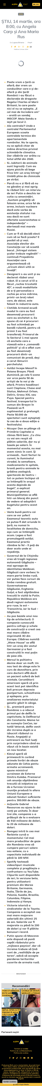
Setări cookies (9, 1082)
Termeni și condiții (21, 1048)
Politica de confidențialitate (21, 1051)
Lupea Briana (18, 42)
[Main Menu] (4, 4)
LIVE (37, 4)
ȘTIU (21, 14)
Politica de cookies (21, 1053)
